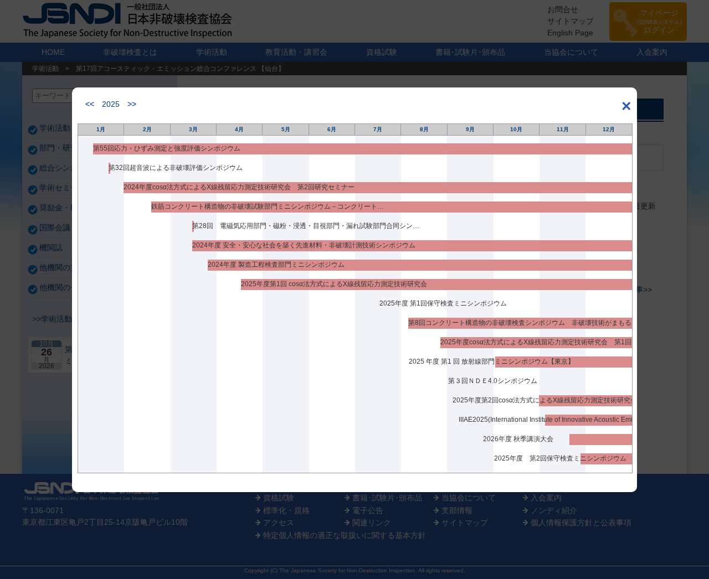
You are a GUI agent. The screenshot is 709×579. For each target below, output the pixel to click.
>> (131, 104)
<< (89, 104)
